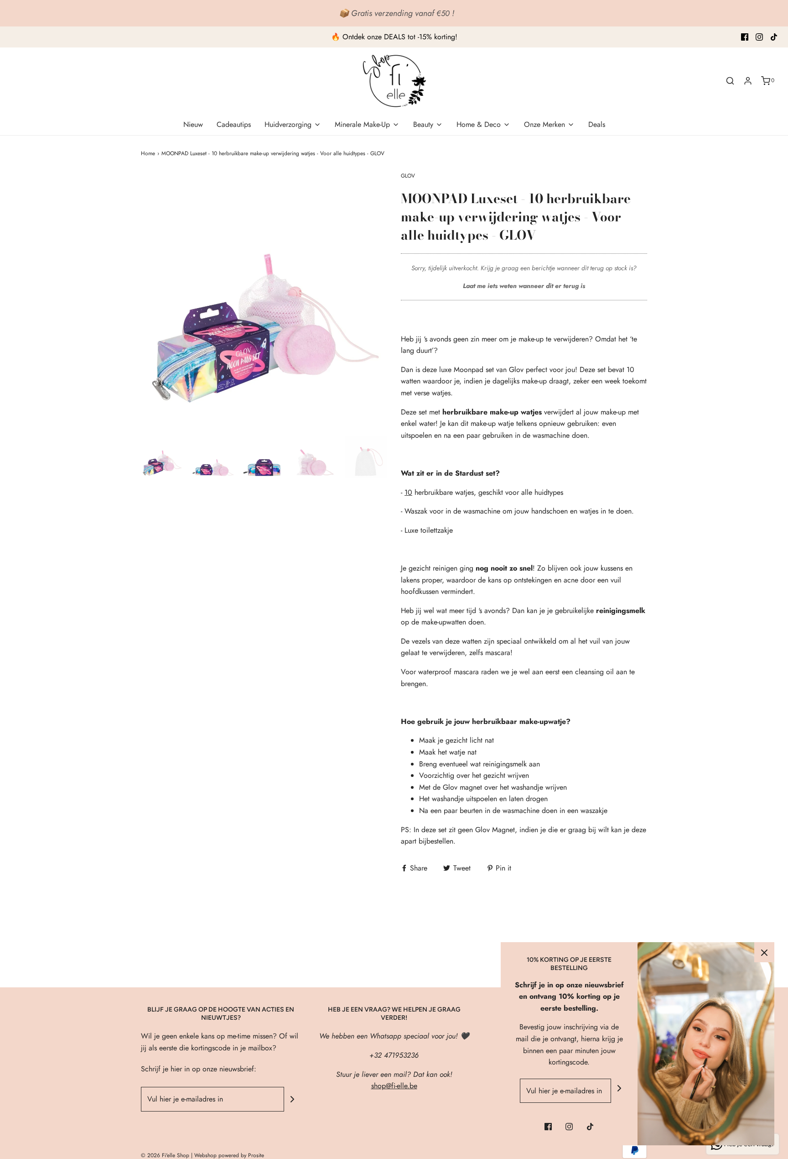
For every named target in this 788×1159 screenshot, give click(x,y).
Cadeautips (234, 124)
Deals (596, 124)
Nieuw (193, 124)
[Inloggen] (747, 80)
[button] (162, 457)
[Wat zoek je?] (730, 80)
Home (148, 153)
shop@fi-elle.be (394, 1085)
